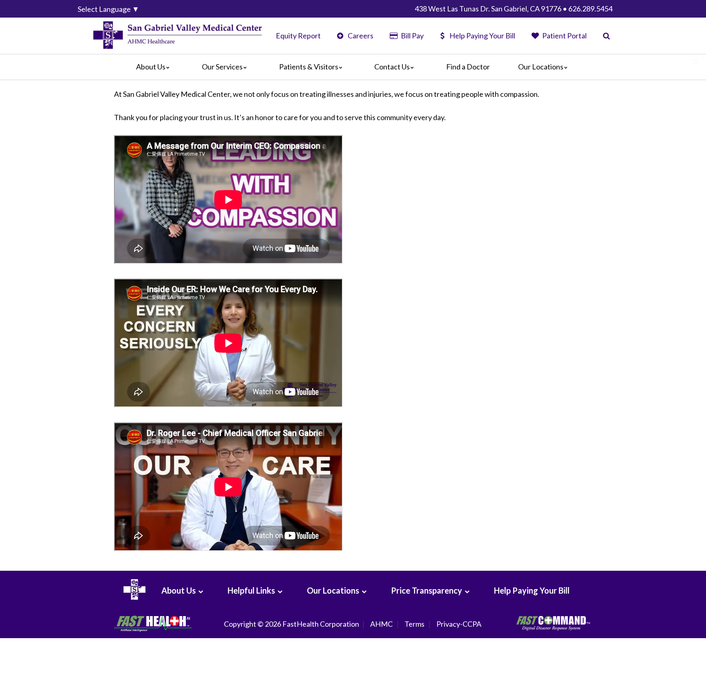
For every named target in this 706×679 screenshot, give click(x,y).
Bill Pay (411, 35)
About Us (150, 66)
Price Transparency (426, 590)
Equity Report (298, 35)
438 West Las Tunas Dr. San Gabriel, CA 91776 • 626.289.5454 (513, 8)
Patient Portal (564, 35)
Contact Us (392, 66)
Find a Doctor (468, 66)
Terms (414, 623)
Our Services (222, 66)
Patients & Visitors (308, 66)
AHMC (381, 623)
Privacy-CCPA (458, 623)
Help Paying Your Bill (482, 35)
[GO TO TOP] (663, 672)
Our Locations (540, 66)
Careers (359, 35)
